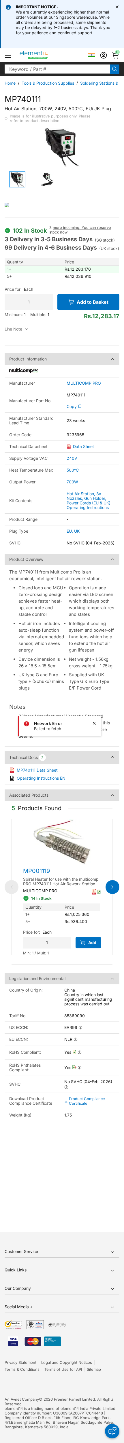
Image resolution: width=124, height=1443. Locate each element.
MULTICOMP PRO (84, 383)
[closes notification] (117, 7)
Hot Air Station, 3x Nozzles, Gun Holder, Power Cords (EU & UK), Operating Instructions (89, 500)
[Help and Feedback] (112, 1431)
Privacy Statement (20, 1362)
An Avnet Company (22, 1399)
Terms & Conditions (22, 1369)
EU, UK (73, 531)
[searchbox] (57, 69)
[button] (8, 55)
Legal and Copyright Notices (66, 1362)
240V (72, 458)
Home (10, 83)
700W (72, 481)
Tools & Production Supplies (48, 83)
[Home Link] (44, 55)
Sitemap (94, 1369)
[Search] (114, 69)
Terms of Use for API (63, 1369)
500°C (73, 470)
